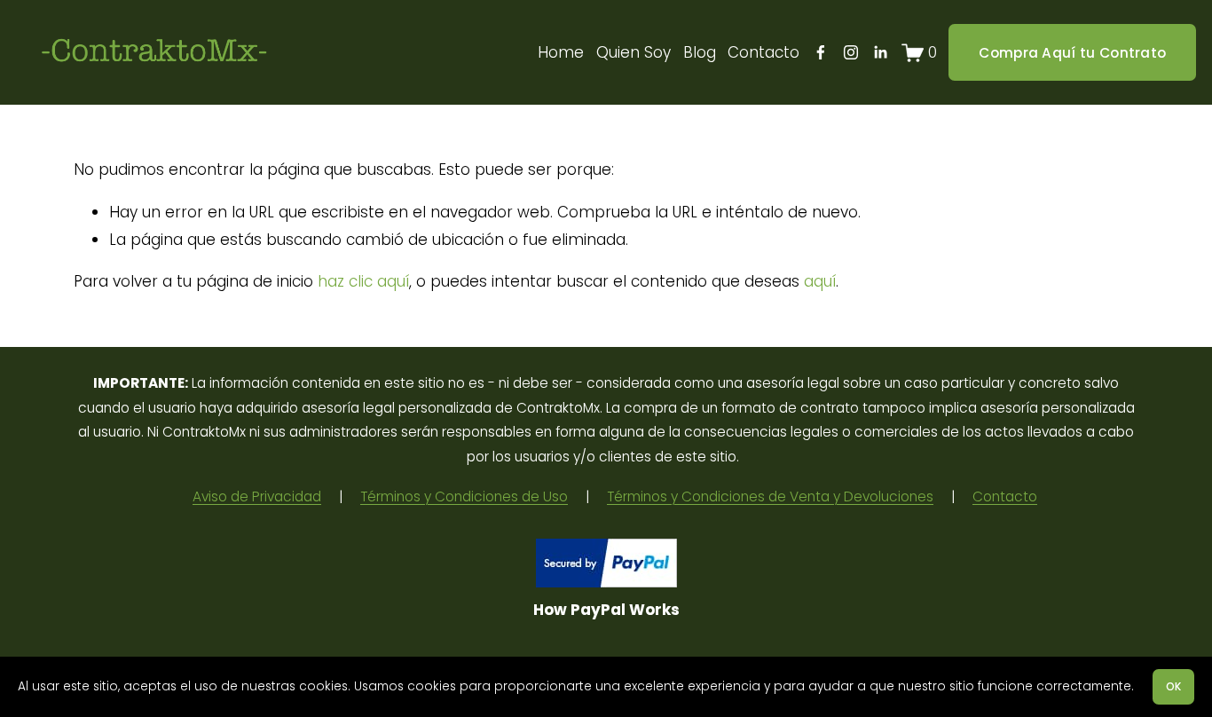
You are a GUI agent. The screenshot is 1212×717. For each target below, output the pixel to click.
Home (561, 52)
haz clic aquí (363, 281)
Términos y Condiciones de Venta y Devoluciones (770, 496)
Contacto (763, 52)
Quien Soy (633, 52)
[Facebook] (821, 52)
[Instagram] (851, 52)
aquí (820, 281)
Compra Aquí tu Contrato (1072, 52)
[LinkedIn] (880, 52)
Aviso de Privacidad (257, 496)
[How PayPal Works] (606, 582)
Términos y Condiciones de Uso (464, 496)
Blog (699, 52)
